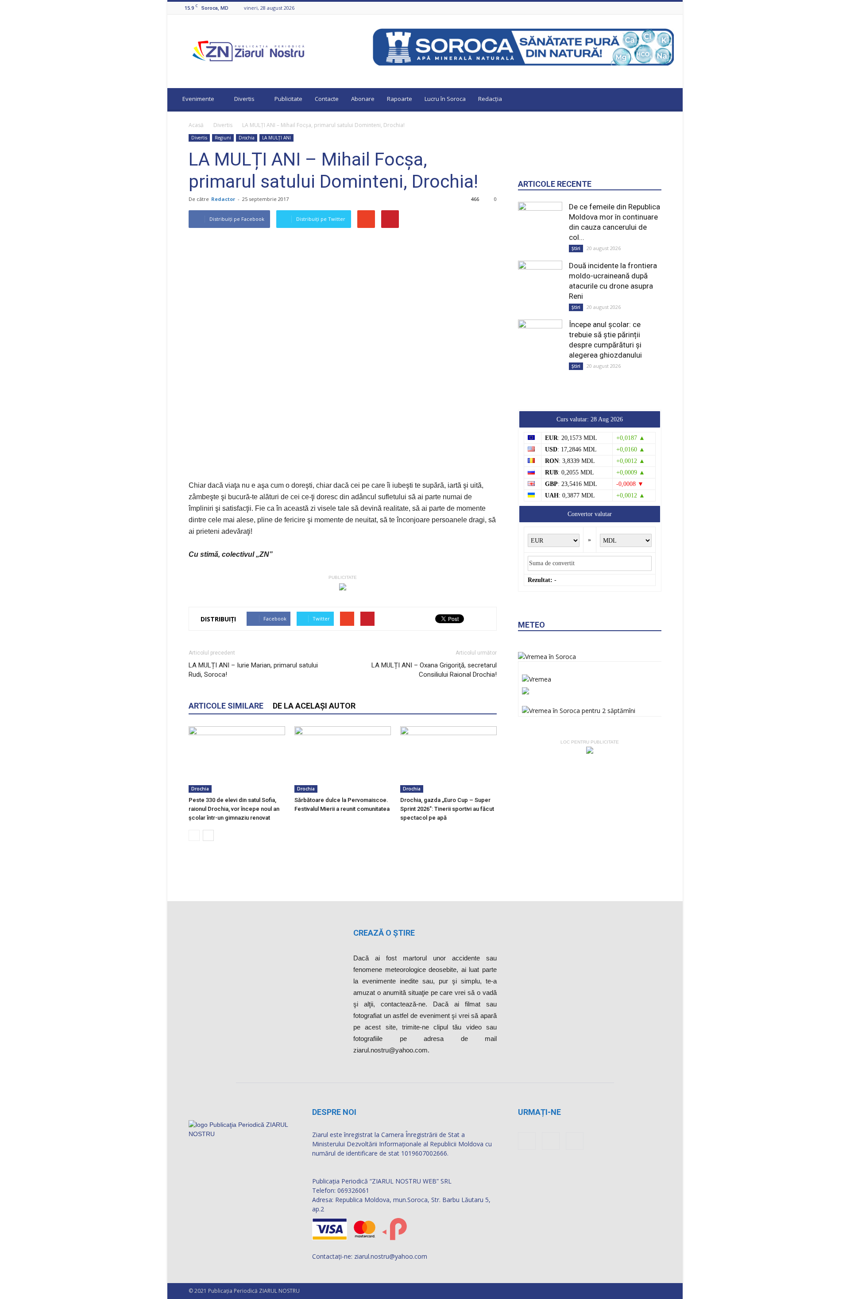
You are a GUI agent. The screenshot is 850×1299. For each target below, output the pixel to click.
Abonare (363, 99)
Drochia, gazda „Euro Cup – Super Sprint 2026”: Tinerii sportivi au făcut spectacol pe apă (447, 809)
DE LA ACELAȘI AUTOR (314, 705)
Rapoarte (399, 99)
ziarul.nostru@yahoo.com (390, 1256)
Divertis (244, 99)
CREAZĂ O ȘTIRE (384, 932)
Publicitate (288, 99)
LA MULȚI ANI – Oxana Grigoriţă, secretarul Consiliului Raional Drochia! (434, 669)
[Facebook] (647, 8)
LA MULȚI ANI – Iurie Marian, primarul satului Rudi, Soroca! (253, 669)
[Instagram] (658, 8)
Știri (576, 248)
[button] (667, 100)
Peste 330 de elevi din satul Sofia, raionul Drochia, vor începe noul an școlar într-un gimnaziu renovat (234, 809)
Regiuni (223, 138)
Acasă (196, 125)
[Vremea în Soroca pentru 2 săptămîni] (578, 708)
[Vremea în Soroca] (547, 656)
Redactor (223, 199)
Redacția (490, 99)
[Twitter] (669, 8)
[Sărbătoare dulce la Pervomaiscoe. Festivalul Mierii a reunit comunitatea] (342, 759)
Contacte (327, 99)
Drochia (247, 138)
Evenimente (198, 99)
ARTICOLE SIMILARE (226, 705)
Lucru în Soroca (445, 99)
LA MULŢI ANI (276, 138)
